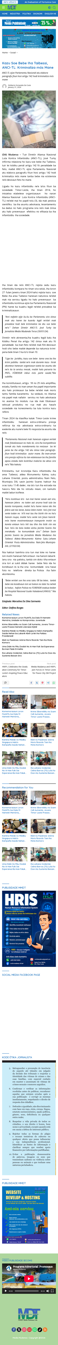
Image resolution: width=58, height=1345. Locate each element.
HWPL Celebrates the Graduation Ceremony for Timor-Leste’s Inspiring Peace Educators (15, 670)
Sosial (4, 58)
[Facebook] (14, 1329)
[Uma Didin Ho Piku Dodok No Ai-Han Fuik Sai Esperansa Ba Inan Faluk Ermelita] (14, 758)
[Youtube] (29, 1329)
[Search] (54, 7)
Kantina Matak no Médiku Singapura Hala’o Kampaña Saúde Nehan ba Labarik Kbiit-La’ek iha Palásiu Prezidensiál (27, 633)
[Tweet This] (37, 683)
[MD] (12, 7)
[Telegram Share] (48, 683)
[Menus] (4, 7)
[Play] (5, 1291)
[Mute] (47, 1291)
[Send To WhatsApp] (54, 683)
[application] (29, 1278)
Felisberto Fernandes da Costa (19, 85)
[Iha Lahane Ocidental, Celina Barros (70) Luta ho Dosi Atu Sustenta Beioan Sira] (43, 758)
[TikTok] (40, 1330)
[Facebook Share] (31, 683)
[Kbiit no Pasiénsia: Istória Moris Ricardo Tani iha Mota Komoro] (43, 730)
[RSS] (45, 1329)
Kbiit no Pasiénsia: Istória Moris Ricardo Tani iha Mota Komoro (27, 641)
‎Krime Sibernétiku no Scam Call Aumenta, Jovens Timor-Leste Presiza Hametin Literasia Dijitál (28, 625)
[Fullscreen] (52, 1291)
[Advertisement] (29, 250)
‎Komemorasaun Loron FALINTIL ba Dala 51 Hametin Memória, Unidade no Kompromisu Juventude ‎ (26, 619)
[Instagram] (24, 1329)
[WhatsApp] (34, 1329)
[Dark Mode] (49, 7)
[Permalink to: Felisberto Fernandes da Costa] (4, 86)
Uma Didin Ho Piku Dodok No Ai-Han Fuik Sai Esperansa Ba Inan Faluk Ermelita (28, 647)
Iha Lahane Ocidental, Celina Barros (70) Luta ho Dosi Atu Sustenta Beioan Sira (29, 654)
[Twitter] (19, 1329)
